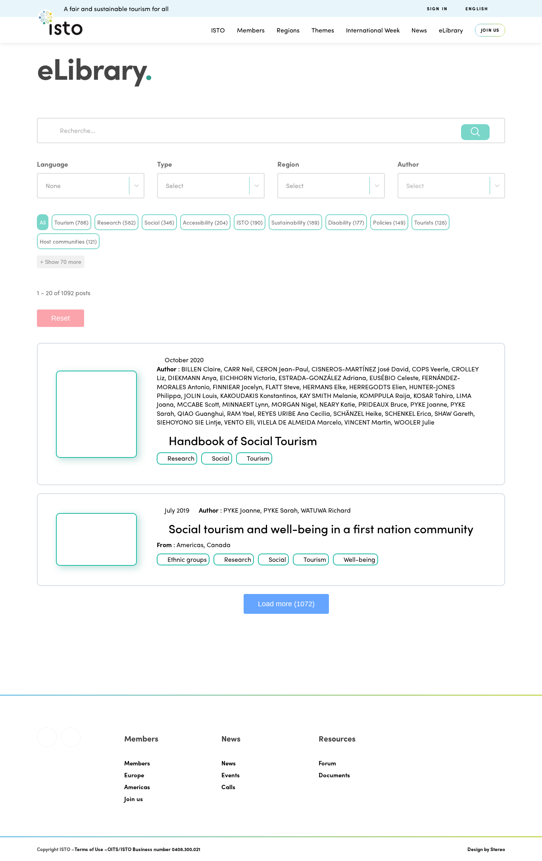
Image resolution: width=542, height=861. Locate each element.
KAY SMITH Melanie (328, 395)
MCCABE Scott (198, 404)
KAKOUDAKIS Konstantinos (258, 395)
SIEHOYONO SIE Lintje (189, 422)
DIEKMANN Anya (192, 377)
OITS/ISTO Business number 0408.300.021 (154, 849)
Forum (327, 763)
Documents (334, 775)
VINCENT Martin (367, 422)
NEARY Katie (337, 404)
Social (220, 458)
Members (251, 30)
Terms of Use (89, 849)
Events (230, 775)
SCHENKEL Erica (408, 413)
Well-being (359, 559)
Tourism (258, 458)
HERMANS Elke (324, 386)
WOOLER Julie (414, 422)
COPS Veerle (430, 368)
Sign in (437, 9)
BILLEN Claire (201, 368)
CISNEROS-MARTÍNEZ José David (360, 368)
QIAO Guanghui (200, 413)
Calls (228, 786)
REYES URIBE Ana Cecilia (294, 413)
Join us (490, 30)
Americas (190, 544)
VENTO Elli (239, 422)
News (228, 763)
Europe (134, 775)
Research (180, 458)
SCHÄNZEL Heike (357, 413)
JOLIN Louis (200, 395)
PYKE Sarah (280, 510)
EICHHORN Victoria (247, 377)
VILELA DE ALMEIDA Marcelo (299, 422)
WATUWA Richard (326, 510)
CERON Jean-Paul (282, 368)
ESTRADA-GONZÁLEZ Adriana (322, 377)
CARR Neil (238, 368)
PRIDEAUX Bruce (382, 404)
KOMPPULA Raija (385, 395)
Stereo (497, 849)
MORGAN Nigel (293, 404)
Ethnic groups (187, 559)
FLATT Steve (282, 386)
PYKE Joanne (428, 404)
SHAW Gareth (453, 413)
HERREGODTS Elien (377, 386)
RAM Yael (240, 413)
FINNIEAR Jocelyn (237, 386)
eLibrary (451, 30)
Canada (219, 544)
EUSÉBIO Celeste (394, 377)
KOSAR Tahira (433, 395)
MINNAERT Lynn (245, 404)
